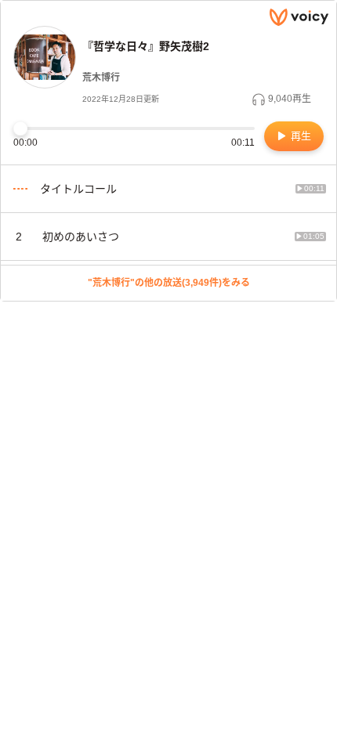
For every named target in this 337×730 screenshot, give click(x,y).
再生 (299, 136)
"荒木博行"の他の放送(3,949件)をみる (169, 282)
